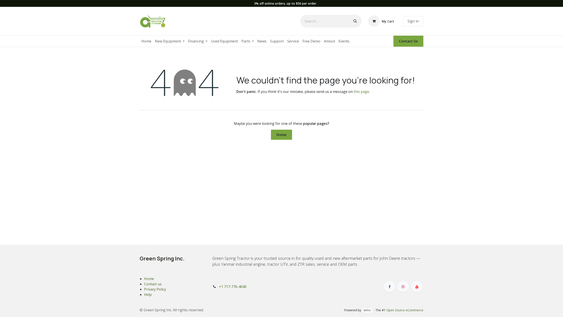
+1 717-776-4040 (233, 286)
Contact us (153, 284)
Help (148, 294)
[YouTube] (417, 286)
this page (361, 91)
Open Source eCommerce (404, 310)
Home (281, 134)
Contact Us (408, 41)
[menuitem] (146, 41)
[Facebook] (389, 286)
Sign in (413, 21)
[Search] (355, 21)
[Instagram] (403, 286)
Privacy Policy (155, 289)
